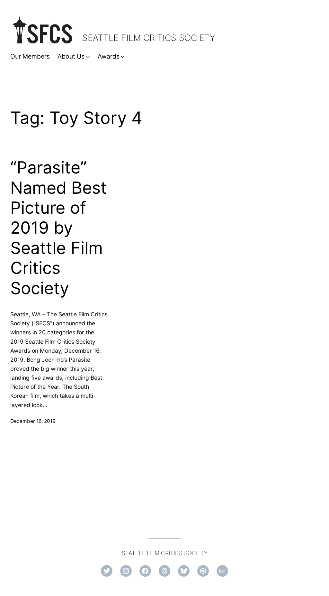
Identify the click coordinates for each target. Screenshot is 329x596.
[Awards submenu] (123, 57)
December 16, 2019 (33, 421)
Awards (109, 56)
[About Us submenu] (88, 57)
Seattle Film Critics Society (148, 38)
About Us (71, 56)
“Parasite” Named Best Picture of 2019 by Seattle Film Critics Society (58, 228)
